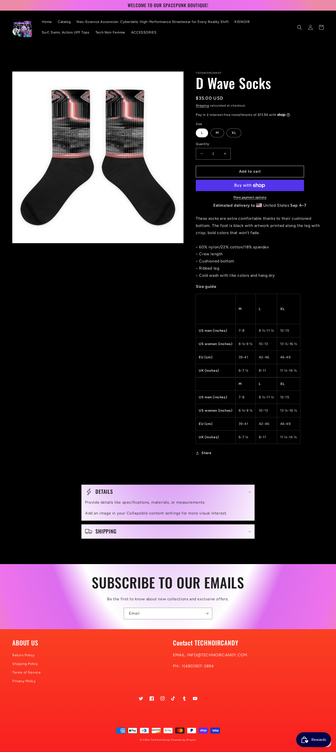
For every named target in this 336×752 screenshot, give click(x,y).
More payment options (249, 197)
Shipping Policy (25, 664)
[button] (299, 27)
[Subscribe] (206, 613)
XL (234, 133)
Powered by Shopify (183, 739)
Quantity (202, 144)
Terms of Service (26, 672)
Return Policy (23, 655)
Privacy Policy (24, 681)
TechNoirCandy (160, 739)
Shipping (202, 105)
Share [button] (206, 453)
